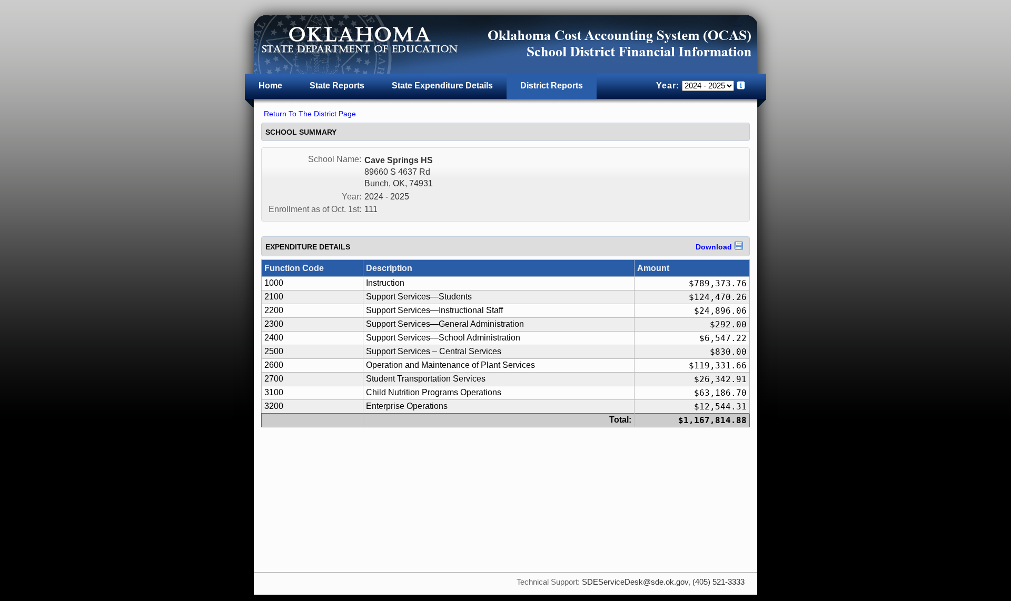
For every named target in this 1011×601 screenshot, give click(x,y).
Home (270, 85)
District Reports (551, 85)
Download (714, 247)
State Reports (337, 85)
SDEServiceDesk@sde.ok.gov (635, 582)
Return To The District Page (310, 113)
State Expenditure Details (442, 85)
